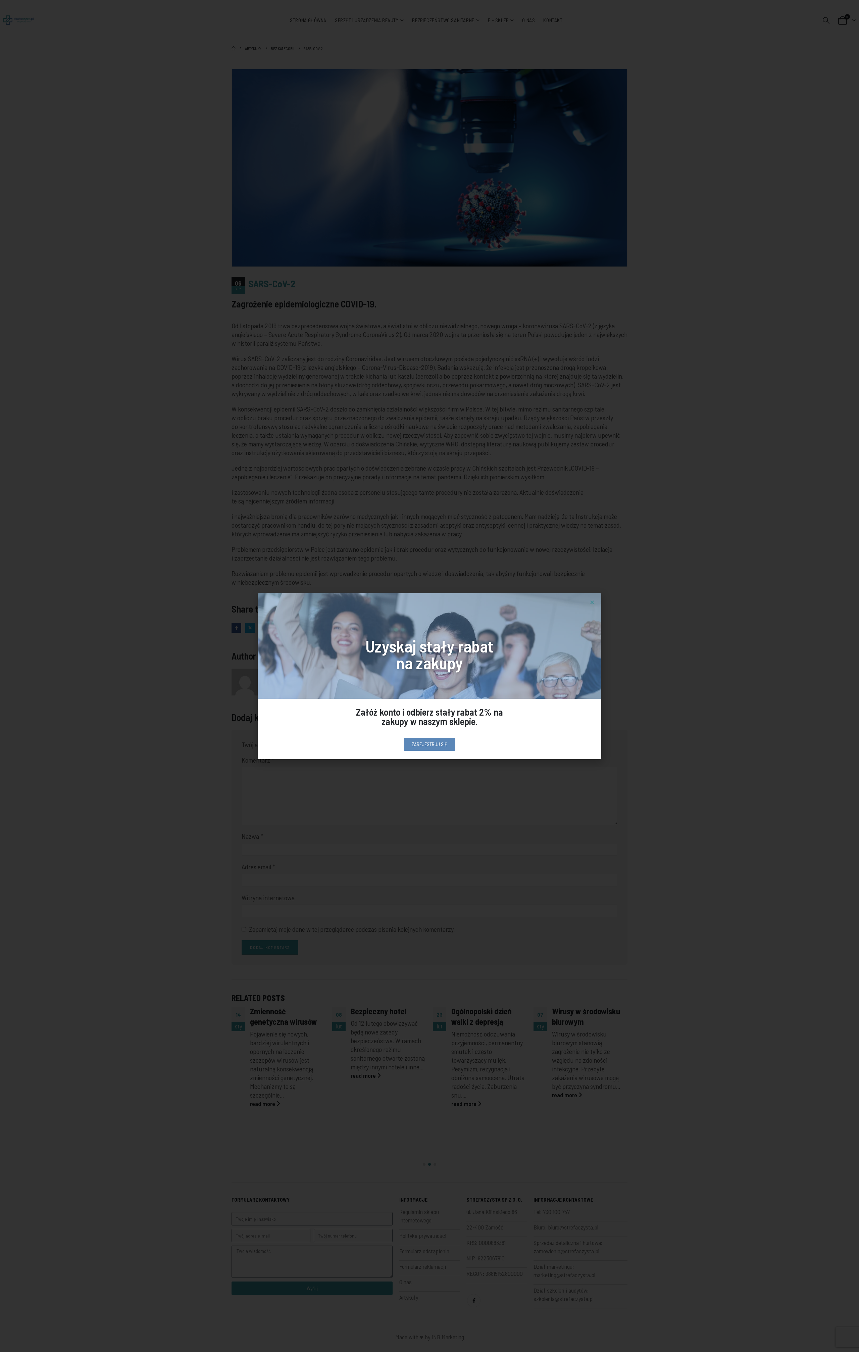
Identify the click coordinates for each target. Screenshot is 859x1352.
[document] (429, 676)
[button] (592, 602)
